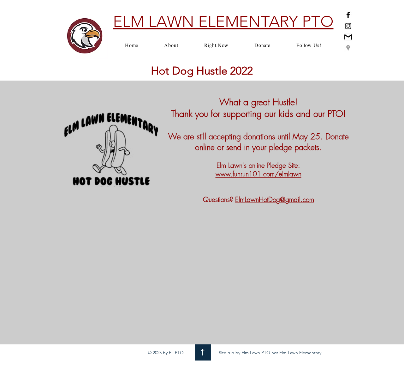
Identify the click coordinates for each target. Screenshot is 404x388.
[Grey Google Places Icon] (348, 48)
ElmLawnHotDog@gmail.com (274, 199)
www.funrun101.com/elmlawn (258, 174)
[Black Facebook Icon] (348, 15)
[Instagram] (348, 26)
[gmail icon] (348, 37)
